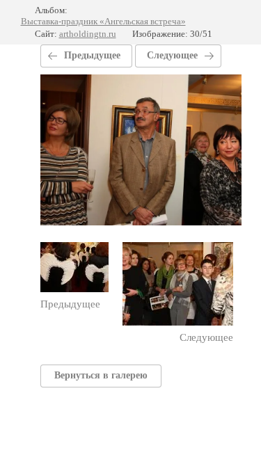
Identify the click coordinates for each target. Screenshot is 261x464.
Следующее (172, 55)
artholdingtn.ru (87, 34)
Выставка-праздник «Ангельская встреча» (103, 21)
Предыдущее (92, 55)
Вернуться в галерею (101, 375)
